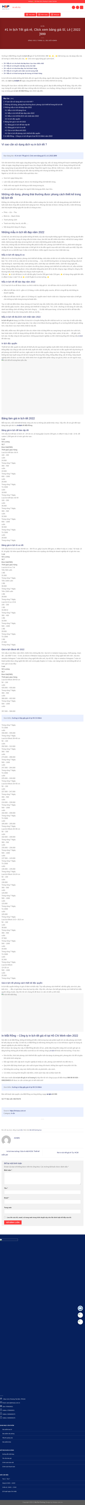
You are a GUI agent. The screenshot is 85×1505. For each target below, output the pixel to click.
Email (6, 1198)
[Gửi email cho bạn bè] (44, 1122)
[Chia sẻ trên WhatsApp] (33, 1122)
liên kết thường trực (36, 1130)
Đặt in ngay (44, 14)
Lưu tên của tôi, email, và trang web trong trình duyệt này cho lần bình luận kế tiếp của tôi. (39, 1217)
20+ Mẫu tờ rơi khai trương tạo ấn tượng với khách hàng (23, 73)
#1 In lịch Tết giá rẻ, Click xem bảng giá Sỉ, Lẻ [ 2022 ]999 (36, 156)
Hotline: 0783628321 (9, 1410)
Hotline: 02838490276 (9, 1418)
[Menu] (73, 7)
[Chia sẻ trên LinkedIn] (52, 1122)
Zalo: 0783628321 (8, 1406)
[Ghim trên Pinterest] (48, 1122)
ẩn (12, 98)
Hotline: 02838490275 (9, 1414)
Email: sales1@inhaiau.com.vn (11, 1403)
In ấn (42, 26)
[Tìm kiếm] (77, 7)
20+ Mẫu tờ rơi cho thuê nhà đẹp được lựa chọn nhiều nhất (24, 63)
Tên (6, 1188)
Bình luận (8, 1170)
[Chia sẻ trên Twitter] (40, 1122)
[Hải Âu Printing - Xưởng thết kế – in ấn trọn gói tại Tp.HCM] (6, 7)
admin (54, 40)
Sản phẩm (32, 14)
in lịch (16, 81)
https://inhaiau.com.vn (18, 1111)
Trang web (8, 1207)
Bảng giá (56, 14)
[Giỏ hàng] (81, 7)
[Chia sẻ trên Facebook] (37, 1122)
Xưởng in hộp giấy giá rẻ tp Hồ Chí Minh (27, 718)
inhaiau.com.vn (58, 1502)
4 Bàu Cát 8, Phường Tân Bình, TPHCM (14, 1399)
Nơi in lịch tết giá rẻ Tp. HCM (68, 1153)
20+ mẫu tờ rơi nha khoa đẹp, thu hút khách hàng (20, 68)
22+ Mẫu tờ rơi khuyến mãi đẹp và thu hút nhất (19, 66)
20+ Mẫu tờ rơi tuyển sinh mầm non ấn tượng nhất (21, 71)
